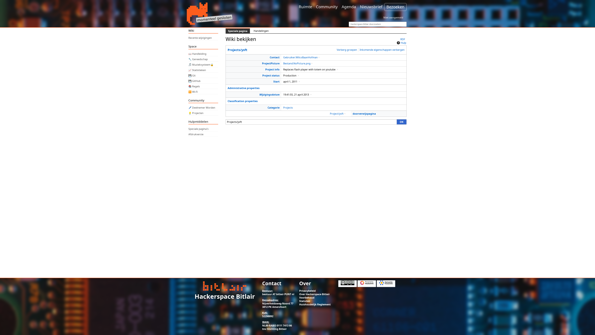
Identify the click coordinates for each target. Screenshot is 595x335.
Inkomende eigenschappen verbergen (382, 49)
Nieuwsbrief (371, 6)
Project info (272, 69)
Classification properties (243, 101)
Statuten (304, 301)
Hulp (403, 43)
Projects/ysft (237, 50)
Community (327, 6)
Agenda (349, 6)
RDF (402, 39)
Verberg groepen (347, 49)
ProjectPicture (271, 63)
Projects (288, 107)
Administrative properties (244, 88)
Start (276, 81)
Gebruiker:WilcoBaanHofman (300, 57)
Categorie (274, 107)
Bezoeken (395, 7)
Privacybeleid (307, 291)
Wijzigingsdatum (269, 94)
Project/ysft (337, 113)
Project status (271, 75)
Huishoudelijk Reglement (315, 304)
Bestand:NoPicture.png (297, 63)
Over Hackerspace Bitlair (314, 294)
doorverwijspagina (364, 113)
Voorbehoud (306, 297)
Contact (275, 57)
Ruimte (305, 6)
